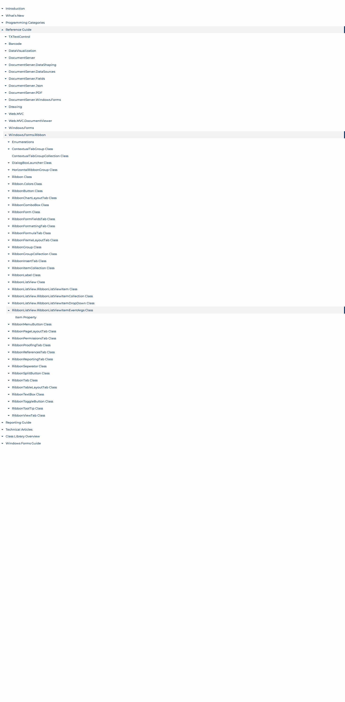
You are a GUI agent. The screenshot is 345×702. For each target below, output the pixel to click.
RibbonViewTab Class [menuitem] (28, 415)
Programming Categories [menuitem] (25, 22)
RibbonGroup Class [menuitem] (26, 247)
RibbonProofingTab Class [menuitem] (31, 345)
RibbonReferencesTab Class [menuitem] (33, 352)
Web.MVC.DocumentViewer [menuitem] (30, 121)
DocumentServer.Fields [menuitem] (27, 78)
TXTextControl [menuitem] (19, 36)
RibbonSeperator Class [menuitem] (29, 366)
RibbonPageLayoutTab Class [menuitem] (34, 331)
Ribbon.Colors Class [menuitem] (27, 184)
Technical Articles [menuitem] (19, 429)
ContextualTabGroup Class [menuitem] (32, 149)
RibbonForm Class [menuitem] (26, 212)
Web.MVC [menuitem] (16, 114)
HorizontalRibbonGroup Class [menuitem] (34, 170)
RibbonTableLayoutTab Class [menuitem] (34, 387)
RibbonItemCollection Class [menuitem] (33, 268)
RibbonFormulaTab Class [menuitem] (31, 233)
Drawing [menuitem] (15, 107)
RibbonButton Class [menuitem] (27, 191)
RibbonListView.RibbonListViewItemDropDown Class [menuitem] (53, 303)
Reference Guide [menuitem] (18, 29)
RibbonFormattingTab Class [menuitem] (33, 226)
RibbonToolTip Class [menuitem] (27, 408)
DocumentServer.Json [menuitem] (26, 85)
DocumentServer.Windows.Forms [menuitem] (35, 99)
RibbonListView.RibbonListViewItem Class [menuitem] (44, 289)
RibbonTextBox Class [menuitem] (28, 394)
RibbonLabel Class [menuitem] (26, 275)
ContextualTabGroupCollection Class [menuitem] (40, 156)
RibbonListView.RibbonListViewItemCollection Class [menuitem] (52, 296)
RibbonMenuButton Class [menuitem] (31, 324)
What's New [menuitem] (15, 15)
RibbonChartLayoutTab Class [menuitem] (34, 198)
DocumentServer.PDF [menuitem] (25, 92)
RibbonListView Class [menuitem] (28, 282)
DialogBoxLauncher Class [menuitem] (31, 163)
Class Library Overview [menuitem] (23, 436)
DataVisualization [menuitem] (22, 51)
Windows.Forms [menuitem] (21, 128)
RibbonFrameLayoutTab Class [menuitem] (35, 240)
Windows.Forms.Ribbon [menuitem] (27, 135)
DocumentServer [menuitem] (22, 58)
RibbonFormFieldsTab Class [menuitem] (33, 219)
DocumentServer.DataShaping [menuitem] (32, 65)
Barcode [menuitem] (15, 43)
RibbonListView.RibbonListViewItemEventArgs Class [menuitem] (52, 310)
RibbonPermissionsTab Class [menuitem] (34, 338)
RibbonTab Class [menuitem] (25, 380)
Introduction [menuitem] (15, 8)
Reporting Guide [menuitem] (18, 422)
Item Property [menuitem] (25, 317)
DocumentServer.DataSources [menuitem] (32, 71)
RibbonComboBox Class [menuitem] (30, 205)
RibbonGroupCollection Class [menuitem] (34, 254)
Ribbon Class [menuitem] (22, 177)
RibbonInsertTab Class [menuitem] (29, 261)
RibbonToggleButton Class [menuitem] (32, 401)
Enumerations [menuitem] (23, 142)
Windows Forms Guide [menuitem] (23, 443)
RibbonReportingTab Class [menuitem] (32, 359)
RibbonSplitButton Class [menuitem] (31, 373)
